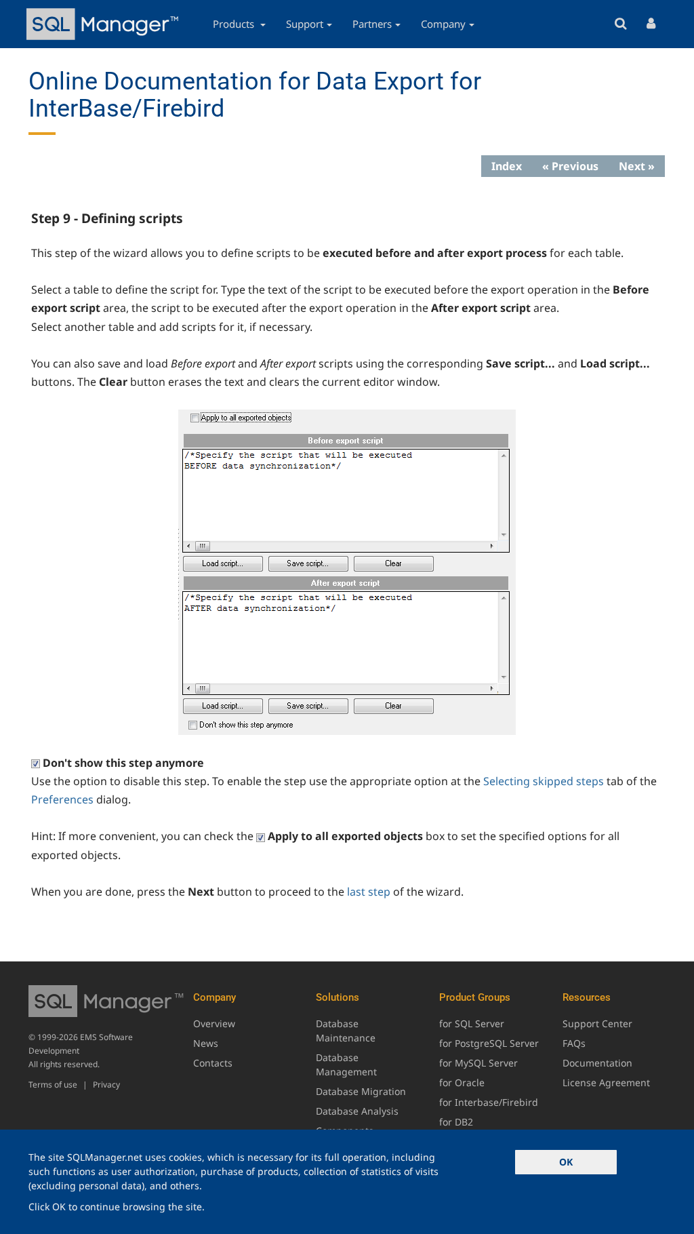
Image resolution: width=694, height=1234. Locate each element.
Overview (214, 1023)
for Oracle (462, 1082)
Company (443, 24)
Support (304, 24)
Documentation (597, 1062)
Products (235, 24)
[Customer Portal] (651, 24)
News (205, 1043)
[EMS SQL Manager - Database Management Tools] (104, 24)
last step (368, 891)
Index (506, 166)
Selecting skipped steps (543, 781)
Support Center (597, 1023)
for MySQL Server (478, 1062)
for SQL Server (471, 1023)
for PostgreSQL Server (489, 1043)
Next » (637, 166)
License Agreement (606, 1082)
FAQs (574, 1043)
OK (566, 1161)
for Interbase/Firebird (488, 1102)
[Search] (620, 24)
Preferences (62, 799)
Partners (372, 24)
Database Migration (361, 1091)
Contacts (212, 1062)
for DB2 (456, 1121)
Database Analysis (357, 1110)
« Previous (570, 166)
